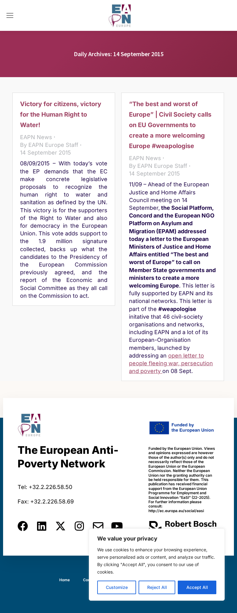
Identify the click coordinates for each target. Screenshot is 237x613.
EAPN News (36, 137)
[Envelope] (98, 526)
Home (64, 580)
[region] (157, 564)
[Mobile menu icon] (10, 15)
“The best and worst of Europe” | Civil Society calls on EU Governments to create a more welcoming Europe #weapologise (170, 125)
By (49, 145)
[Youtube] (117, 526)
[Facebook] (23, 526)
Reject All (157, 587)
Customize (117, 587)
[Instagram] (79, 526)
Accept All (197, 587)
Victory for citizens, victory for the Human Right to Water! (60, 114)
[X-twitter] (60, 526)
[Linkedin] (41, 526)
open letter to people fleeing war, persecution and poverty (171, 363)
